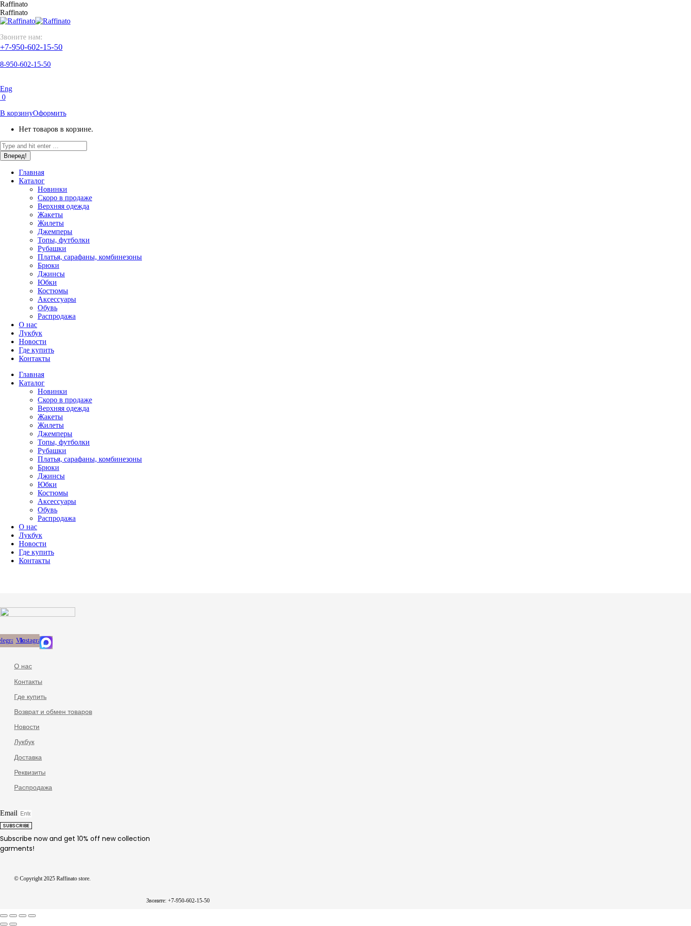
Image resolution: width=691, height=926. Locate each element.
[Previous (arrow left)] (4, 924)
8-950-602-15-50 (25, 64)
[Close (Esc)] (4, 915)
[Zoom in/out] (32, 915)
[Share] (13, 915)
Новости (26, 726)
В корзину (16, 113)
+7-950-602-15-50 (31, 47)
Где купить (30, 696)
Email (9, 813)
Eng (6, 89)
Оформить (49, 113)
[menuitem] (31, 172)
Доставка (28, 757)
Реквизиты (30, 772)
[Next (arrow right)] (13, 924)
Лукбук (24, 741)
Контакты (28, 681)
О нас (23, 666)
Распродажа (33, 787)
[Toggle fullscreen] (22, 915)
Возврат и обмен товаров (53, 711)
